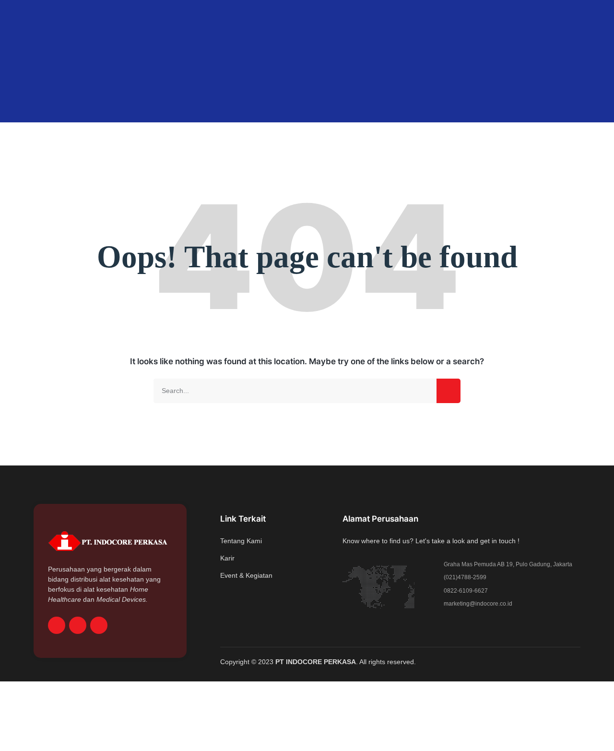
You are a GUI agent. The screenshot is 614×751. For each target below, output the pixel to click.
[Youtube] (98, 625)
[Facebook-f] (56, 625)
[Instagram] (77, 625)
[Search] (448, 391)
